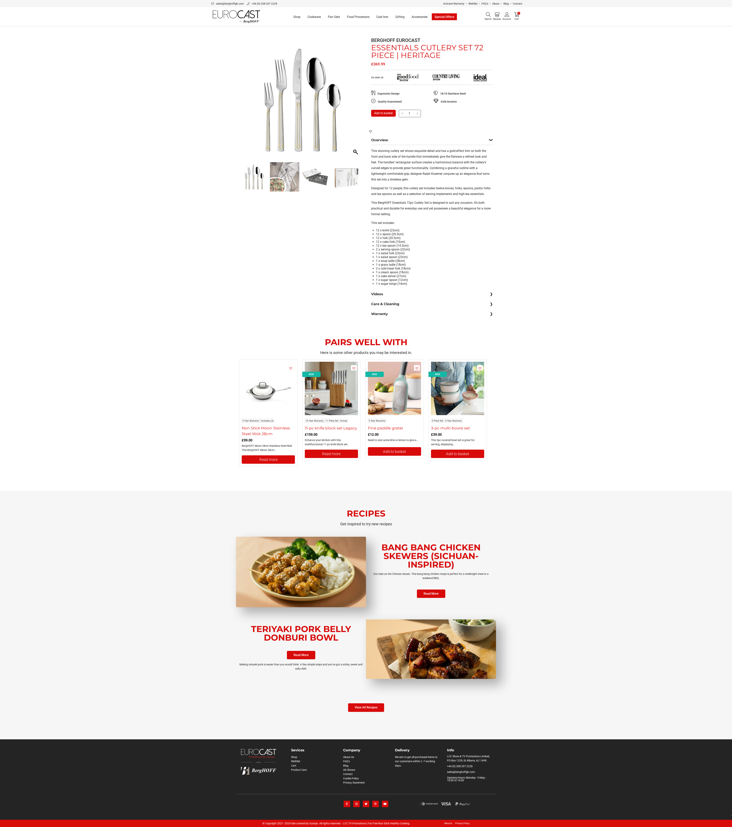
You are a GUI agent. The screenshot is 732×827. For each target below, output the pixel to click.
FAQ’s (485, 3)
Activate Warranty (453, 3)
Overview (379, 140)
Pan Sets (334, 17)
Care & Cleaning (385, 304)
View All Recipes (366, 707)
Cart (293, 765)
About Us (348, 757)
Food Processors (358, 17)
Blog (506, 3)
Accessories (420, 17)
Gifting (400, 17)
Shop (296, 17)
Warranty (379, 314)
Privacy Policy (462, 823)
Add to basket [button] (394, 451)
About (495, 3)
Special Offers (444, 17)
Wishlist (473, 3)
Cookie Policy (351, 778)
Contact (517, 3)
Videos (377, 294)
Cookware (314, 17)
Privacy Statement (354, 782)
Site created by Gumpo (304, 823)
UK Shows (349, 769)
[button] (356, 101)
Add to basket (383, 113)
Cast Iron (382, 17)
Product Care (299, 769)
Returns (448, 823)
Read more (268, 459)
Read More (431, 593)
